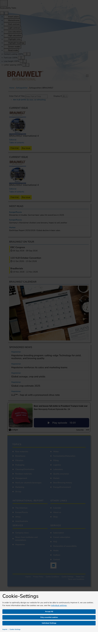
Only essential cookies (49, 617)
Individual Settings (49, 623)
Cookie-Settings (15, 629)
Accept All (49, 611)
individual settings (59, 605)
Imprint (4, 629)
